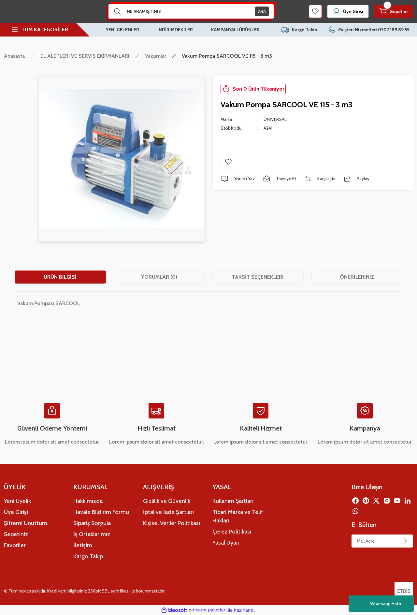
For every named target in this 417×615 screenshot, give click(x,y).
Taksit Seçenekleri (258, 277)
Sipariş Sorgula (92, 523)
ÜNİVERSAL (275, 119)
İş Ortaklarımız (91, 534)
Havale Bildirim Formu (101, 512)
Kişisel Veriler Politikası (171, 523)
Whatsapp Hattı (385, 604)
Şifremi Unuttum (25, 523)
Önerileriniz (357, 277)
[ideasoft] (174, 610)
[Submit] (404, 541)
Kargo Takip (88, 556)
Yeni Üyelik (17, 501)
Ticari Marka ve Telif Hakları (237, 516)
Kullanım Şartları (232, 501)
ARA (262, 11)
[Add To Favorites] (228, 161)
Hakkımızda (88, 501)
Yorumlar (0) (159, 277)
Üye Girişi (16, 512)
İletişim (82, 545)
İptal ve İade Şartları (168, 512)
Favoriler (15, 545)
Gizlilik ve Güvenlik (166, 501)
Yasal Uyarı (225, 542)
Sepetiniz (16, 534)
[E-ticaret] (208, 610)
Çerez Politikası (231, 531)
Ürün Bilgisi (60, 277)
